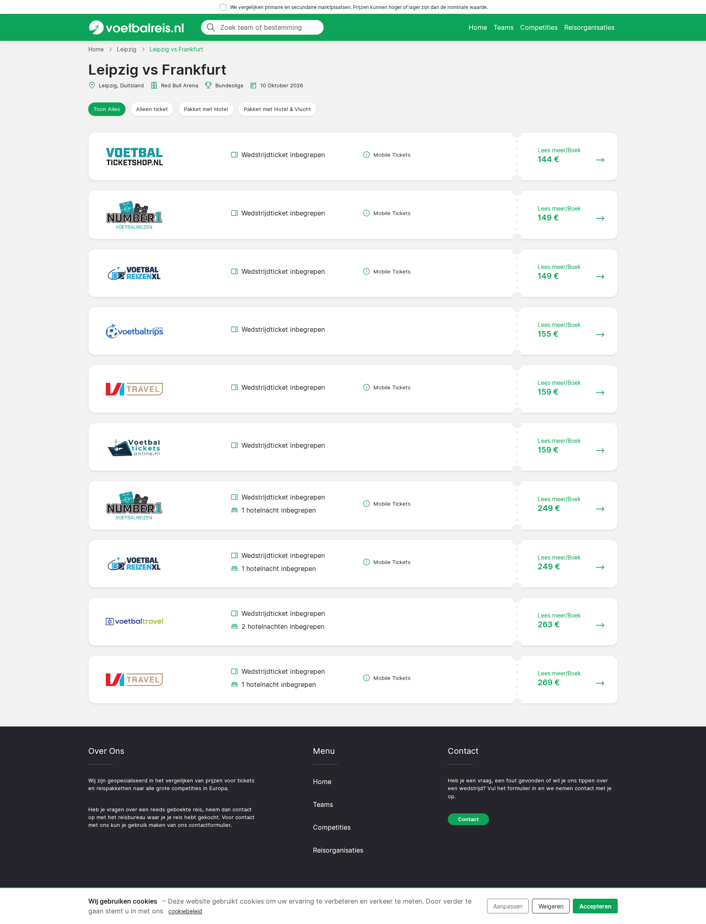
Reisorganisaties (589, 27)
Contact (468, 819)
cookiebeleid (185, 911)
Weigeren (550, 906)
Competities (539, 27)
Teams (504, 27)
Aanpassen (508, 906)
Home (478, 27)
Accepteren (595, 906)
